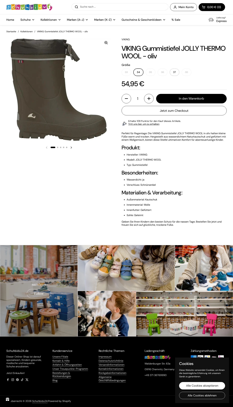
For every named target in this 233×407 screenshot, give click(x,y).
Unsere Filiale (60, 356)
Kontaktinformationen (111, 368)
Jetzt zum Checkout (174, 111)
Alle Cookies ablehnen (202, 395)
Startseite (11, 31)
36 (162, 72)
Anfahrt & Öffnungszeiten (67, 364)
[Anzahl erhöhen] (149, 98)
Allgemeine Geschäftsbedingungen (112, 378)
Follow (38, 293)
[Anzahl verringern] (126, 98)
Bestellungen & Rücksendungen (61, 374)
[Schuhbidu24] (29, 7)
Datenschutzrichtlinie (111, 360)
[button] (212, 7)
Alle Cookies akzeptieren (202, 386)
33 (126, 72)
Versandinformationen (111, 364)
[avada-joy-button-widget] (7, 399)
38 (186, 72)
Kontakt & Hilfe (61, 360)
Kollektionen (26, 31)
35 (150, 72)
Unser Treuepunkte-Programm (70, 368)
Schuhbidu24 (40, 401)
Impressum (105, 356)
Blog (55, 380)
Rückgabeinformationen (112, 373)
